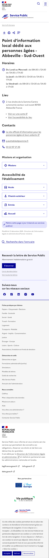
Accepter (7, 553)
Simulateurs (6, 367)
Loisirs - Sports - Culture (10, 345)
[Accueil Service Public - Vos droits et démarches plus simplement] (18, 18)
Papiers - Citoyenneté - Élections (13, 309)
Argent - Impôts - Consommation (14, 333)
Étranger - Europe (8, 341)
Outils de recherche (9, 376)
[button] (18, 32)
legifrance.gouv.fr (9, 466)
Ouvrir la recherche (38, 3)
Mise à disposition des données (13, 398)
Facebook (4, 294)
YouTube (32, 294)
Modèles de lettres (8, 371)
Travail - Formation (9, 321)
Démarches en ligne (9, 359)
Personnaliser (28, 553)
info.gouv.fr (27, 466)
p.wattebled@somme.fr (17, 140)
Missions (12, 165)
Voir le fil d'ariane (8, 25)
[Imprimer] (9, 32)
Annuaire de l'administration (12, 384)
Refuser (17, 553)
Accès (11, 187)
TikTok (11, 294)
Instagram (25, 294)
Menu (45, 5)
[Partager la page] (14, 32)
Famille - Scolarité (8, 313)
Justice (4, 337)
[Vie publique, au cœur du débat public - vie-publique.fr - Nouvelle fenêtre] (24, 499)
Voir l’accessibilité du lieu (20, 117)
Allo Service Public (8, 380)
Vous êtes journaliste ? (10, 414)
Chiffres (5, 394)
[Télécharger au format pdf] (4, 32)
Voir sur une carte (16, 113)
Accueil (11, 213)
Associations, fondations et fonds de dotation (18, 349)
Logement (5, 325)
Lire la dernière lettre (9, 271)
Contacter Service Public (11, 418)
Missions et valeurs (8, 402)
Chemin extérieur (16, 196)
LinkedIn (18, 294)
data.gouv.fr (7, 471)
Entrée (11, 204)
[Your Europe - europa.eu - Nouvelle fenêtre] (24, 485)
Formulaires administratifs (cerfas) (14, 363)
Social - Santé (7, 317)
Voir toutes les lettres (9, 275)
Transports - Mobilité (9, 329)
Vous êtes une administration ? (13, 410)
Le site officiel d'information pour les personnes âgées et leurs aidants (23, 133)
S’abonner (9, 265)
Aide (3, 406)
